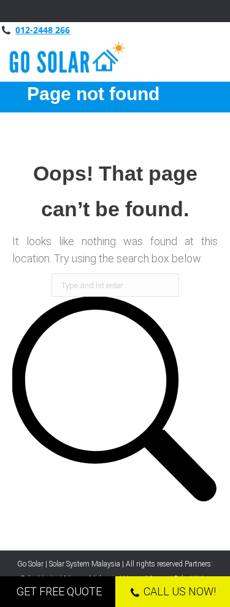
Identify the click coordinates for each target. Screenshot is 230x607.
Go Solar (30, 564)
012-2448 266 (42, 30)
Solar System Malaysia (84, 564)
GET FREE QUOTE (59, 591)
